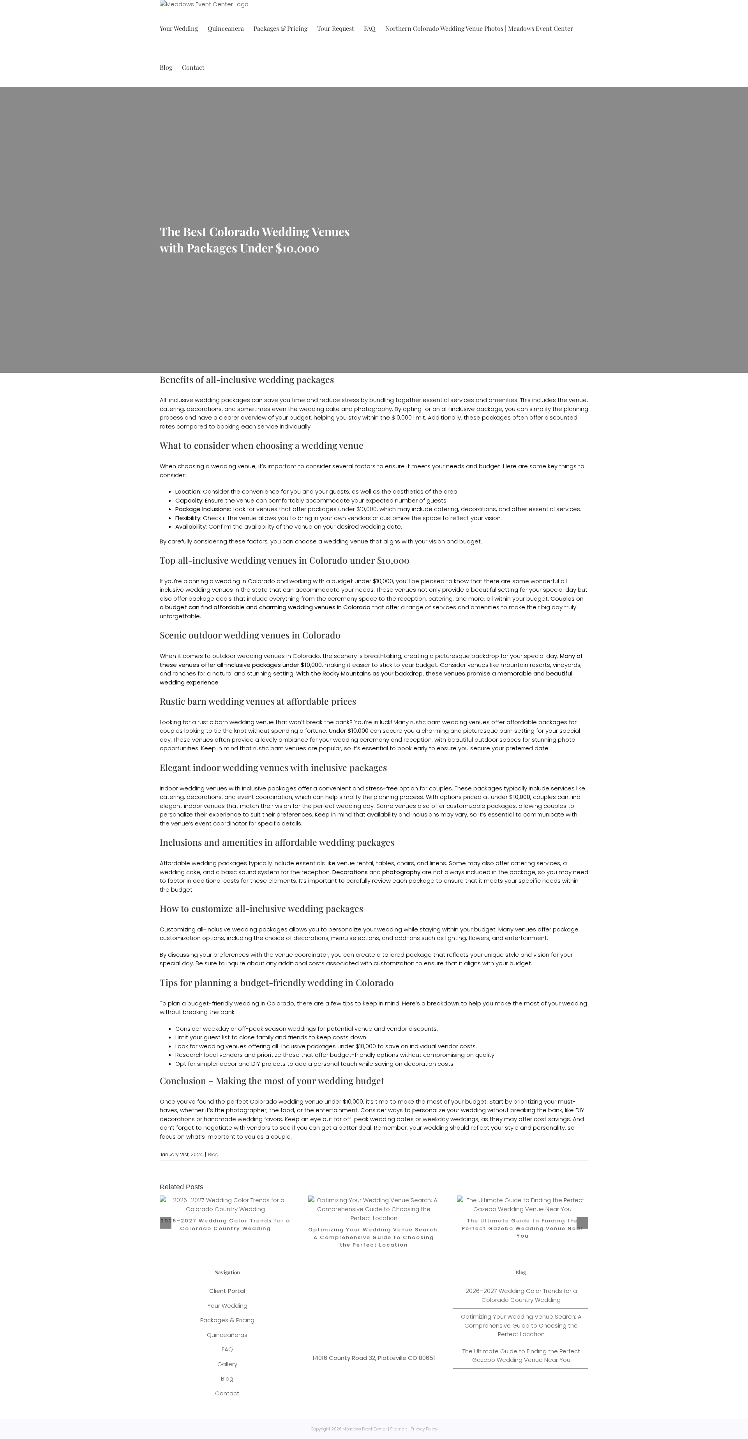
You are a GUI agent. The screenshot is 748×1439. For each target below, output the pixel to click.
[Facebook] (354, 1324)
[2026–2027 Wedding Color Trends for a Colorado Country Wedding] (225, 1200)
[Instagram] (367, 1324)
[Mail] (380, 1324)
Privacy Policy (424, 1429)
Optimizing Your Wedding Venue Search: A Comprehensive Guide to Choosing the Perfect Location (373, 1237)
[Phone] (393, 1324)
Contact (227, 1393)
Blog (213, 1154)
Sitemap (398, 1429)
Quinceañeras (227, 1335)
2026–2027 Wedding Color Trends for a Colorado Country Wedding (225, 1224)
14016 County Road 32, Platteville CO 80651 (373, 1358)
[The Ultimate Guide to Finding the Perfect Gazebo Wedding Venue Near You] (522, 1200)
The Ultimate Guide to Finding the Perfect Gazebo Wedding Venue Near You (522, 1228)
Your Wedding (227, 1305)
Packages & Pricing (227, 1320)
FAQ (227, 1349)
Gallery (227, 1364)
